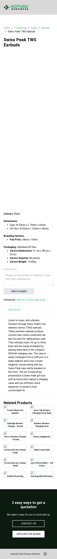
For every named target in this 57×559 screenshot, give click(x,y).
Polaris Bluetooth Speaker (15, 410)
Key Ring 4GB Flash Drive (42, 475)
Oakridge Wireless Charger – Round (15, 423)
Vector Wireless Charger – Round (15, 436)
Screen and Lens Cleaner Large (15, 449)
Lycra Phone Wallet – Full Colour (42, 463)
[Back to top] (46, 549)
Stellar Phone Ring (15, 474)
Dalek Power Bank (42, 448)
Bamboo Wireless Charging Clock (42, 423)
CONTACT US (28, 523)
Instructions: (10, 269)
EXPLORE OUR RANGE (29, 534)
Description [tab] (14, 309)
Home (7, 27)
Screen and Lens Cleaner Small (15, 463)
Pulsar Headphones (42, 435)
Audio (34, 27)
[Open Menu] (51, 7)
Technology (20, 27)
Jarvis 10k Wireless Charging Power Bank (42, 410)
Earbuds (45, 27)
